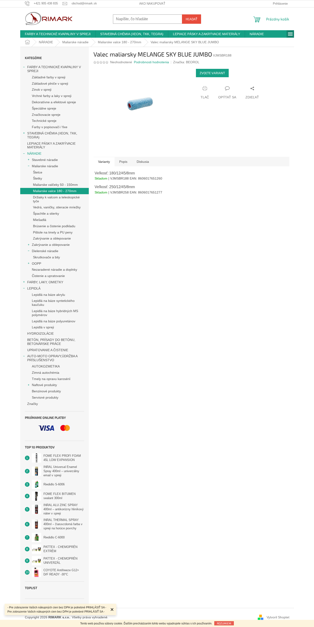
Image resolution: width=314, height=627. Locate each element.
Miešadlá (39, 220)
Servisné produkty (45, 397)
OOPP (36, 263)
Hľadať (191, 19)
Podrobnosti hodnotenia (151, 62)
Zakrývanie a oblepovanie (52, 238)
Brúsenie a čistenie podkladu (54, 226)
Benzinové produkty (46, 391)
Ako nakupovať (152, 3)
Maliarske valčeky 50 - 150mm (55, 185)
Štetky (37, 178)
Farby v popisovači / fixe (49, 127)
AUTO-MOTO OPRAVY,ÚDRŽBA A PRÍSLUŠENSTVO (52, 358)
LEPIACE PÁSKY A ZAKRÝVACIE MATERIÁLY (51, 145)
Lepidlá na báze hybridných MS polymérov (55, 313)
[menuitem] (57, 34)
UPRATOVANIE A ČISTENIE (47, 350)
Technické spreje (44, 121)
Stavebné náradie (45, 160)
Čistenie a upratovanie (48, 276)
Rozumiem (224, 623)
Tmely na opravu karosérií (51, 379)
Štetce (37, 172)
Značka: (186, 62)
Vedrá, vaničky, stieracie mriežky (57, 207)
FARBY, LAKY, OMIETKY (45, 282)
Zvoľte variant (212, 73)
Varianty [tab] (104, 161)
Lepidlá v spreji (43, 327)
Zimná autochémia (45, 372)
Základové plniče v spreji (50, 83)
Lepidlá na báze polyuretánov (53, 321)
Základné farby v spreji (48, 77)
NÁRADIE (34, 153)
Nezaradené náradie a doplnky (54, 269)
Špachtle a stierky (46, 213)
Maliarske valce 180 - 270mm (54, 191)
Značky (32, 404)
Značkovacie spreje (46, 115)
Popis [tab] (123, 161)
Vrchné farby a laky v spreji (51, 96)
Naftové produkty (44, 385)
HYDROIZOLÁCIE (40, 333)
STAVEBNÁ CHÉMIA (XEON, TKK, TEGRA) (52, 135)
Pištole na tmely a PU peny (53, 232)
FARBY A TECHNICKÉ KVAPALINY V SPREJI (54, 69)
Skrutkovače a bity (46, 257)
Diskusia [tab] (143, 161)
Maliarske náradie (45, 166)
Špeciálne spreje (44, 108)
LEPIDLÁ (33, 288)
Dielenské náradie (45, 251)
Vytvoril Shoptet (278, 617)
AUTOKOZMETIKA (46, 366)
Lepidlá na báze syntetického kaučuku (53, 303)
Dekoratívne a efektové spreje (54, 102)
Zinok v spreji (41, 89)
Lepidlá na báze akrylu (48, 295)
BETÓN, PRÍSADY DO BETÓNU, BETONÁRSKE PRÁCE (51, 342)
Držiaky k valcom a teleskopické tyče (56, 199)
